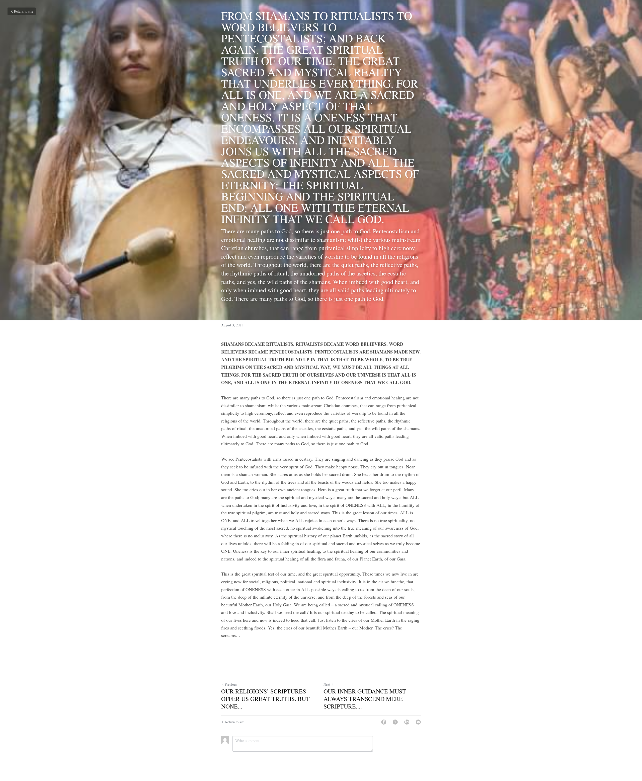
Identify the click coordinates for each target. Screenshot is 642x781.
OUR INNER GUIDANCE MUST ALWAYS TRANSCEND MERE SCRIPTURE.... (365, 698)
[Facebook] (383, 722)
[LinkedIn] (406, 722)
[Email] (418, 722)
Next (327, 684)
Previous (231, 684)
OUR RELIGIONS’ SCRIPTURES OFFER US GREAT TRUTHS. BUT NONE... (265, 698)
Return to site (23, 11)
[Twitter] (395, 722)
